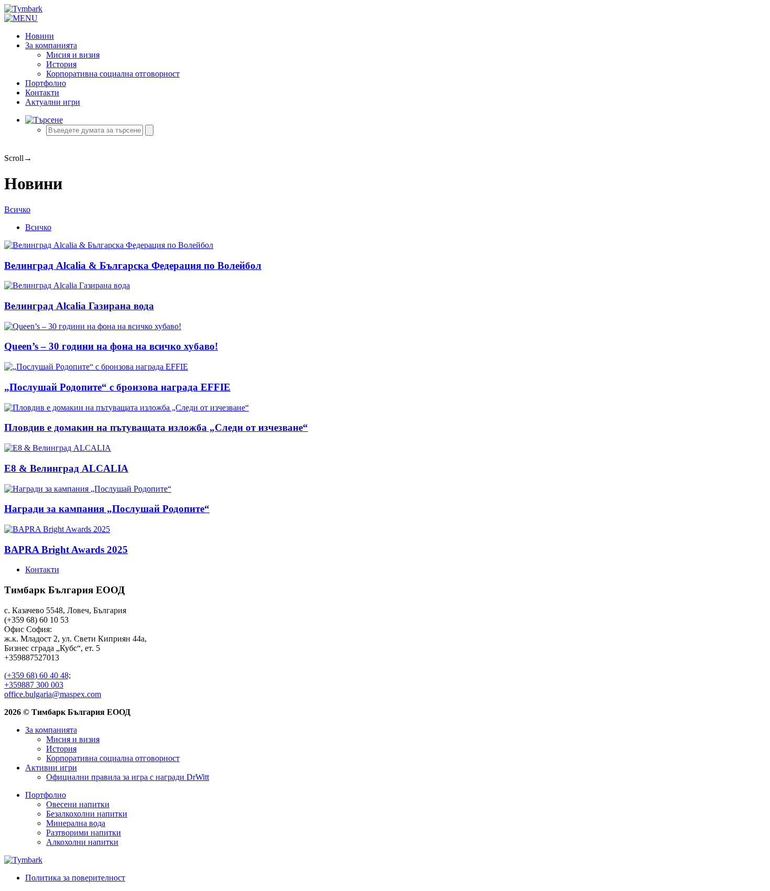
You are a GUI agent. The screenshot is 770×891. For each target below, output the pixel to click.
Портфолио (45, 83)
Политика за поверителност (75, 877)
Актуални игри (52, 101)
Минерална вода (75, 823)
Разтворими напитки (83, 832)
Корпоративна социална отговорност (113, 73)
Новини (39, 35)
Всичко (17, 209)
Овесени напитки (77, 804)
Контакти (42, 92)
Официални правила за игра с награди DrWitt (127, 777)
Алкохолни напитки (82, 842)
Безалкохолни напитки (86, 813)
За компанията (51, 45)
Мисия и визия (73, 54)
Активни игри (51, 767)
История (61, 64)
